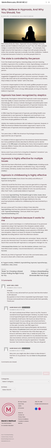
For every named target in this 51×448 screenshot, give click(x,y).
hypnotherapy (42, 263)
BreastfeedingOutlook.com (7, 439)
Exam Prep (21, 404)
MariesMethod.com (5, 441)
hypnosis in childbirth (28, 117)
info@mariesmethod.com (41, 404)
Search (46, 373)
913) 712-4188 (38, 401)
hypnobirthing (6, 209)
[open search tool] (46, 2)
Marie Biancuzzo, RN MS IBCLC (14, 2)
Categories (5, 379)
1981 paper (14, 144)
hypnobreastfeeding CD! (9, 213)
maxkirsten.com (23, 329)
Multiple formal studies (9, 178)
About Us (20, 413)
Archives (4, 387)
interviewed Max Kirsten (10, 246)
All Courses (21, 408)
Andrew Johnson (33, 246)
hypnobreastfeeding (12, 211)
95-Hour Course (22, 401)
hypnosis (34, 263)
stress (15, 265)
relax (11, 265)
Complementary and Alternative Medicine (22, 16)
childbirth (17, 263)
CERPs (19, 406)
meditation (5, 265)
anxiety (10, 263)
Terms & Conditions (23, 419)
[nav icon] (49, 2)
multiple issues (32, 164)
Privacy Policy (21, 417)
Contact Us (21, 415)
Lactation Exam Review (17, 230)
